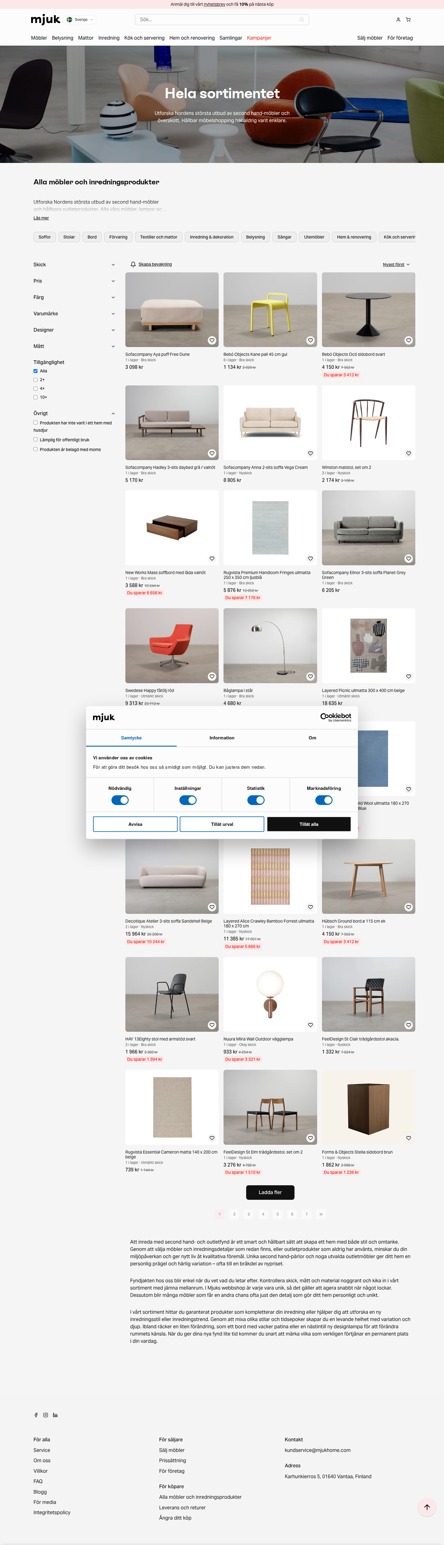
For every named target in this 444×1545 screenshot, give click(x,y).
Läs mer (41, 218)
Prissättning (172, 1460)
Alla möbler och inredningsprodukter (200, 1497)
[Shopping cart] (408, 19)
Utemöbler (314, 237)
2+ (42, 379)
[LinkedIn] (55, 1415)
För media (45, 1502)
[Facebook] (36, 1415)
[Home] (45, 19)
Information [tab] (222, 737)
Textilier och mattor (158, 237)
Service (42, 1450)
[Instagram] (45, 1415)
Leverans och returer (182, 1508)
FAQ (38, 1481)
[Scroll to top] (427, 1507)
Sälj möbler (172, 1450)
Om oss (42, 1460)
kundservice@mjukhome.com (318, 1450)
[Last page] (321, 1214)
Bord (92, 237)
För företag (172, 1471)
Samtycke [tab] (131, 737)
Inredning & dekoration (211, 237)
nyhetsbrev (214, 4)
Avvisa (135, 824)
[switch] (188, 800)
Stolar (69, 237)
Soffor (45, 237)
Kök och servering (401, 237)
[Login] (398, 19)
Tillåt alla (309, 824)
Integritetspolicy (52, 1512)
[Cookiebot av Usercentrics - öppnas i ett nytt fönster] (324, 717)
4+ (42, 388)
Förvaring (118, 237)
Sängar (284, 237)
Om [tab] (312, 737)
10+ (43, 397)
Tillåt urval (222, 824)
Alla (43, 371)
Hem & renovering (354, 237)
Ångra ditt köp (175, 1518)
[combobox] (222, 19)
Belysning (255, 237)
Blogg (40, 1492)
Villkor (41, 1471)
